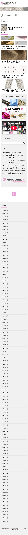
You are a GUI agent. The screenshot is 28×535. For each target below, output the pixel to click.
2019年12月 (5, 466)
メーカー (20, 165)
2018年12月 (5, 505)
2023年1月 (5, 348)
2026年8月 (5, 210)
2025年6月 (5, 255)
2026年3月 (5, 226)
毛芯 (8, 173)
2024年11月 (5, 277)
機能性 (21, 170)
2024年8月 (5, 287)
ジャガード (20, 157)
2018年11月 (5, 508)
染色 (18, 170)
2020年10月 (5, 434)
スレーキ (8, 160)
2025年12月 (5, 236)
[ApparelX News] (9, 3)
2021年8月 (5, 402)
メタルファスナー (13, 165)
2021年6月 (5, 409)
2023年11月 (5, 316)
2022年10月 (5, 357)
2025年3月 (5, 264)
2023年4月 (5, 338)
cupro (8, 152)
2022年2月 (5, 383)
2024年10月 (5, 280)
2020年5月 (5, 450)
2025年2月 (5, 268)
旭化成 (15, 170)
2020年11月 (5, 431)
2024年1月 (5, 309)
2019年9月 (5, 476)
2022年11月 (5, 354)
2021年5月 (5, 412)
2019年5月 (5, 489)
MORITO (16, 152)
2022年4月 (5, 377)
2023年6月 (5, 332)
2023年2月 (5, 345)
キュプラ (22, 155)
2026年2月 (5, 229)
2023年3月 (5, 341)
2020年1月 (5, 463)
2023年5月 (5, 335)
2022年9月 (5, 361)
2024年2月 (5, 306)
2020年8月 (5, 441)
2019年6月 (5, 486)
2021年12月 (5, 389)
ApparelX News (9, 528)
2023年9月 (5, 322)
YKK (12, 155)
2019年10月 (5, 473)
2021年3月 (5, 418)
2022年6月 (5, 370)
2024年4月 (5, 300)
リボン (3, 168)
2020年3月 (5, 457)
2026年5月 (5, 220)
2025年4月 (5, 261)
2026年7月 (5, 213)
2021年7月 (5, 405)
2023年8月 (5, 325)
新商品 (11, 170)
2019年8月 (5, 479)
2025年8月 (5, 248)
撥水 (8, 170)
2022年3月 (5, 380)
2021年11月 (5, 393)
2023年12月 (5, 313)
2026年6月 (5, 216)
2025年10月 (5, 242)
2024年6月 (5, 293)
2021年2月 (5, 421)
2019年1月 (5, 502)
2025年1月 (5, 271)
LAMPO (11, 152)
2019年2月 (5, 498)
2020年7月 (5, 444)
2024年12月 (5, 274)
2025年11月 (5, 239)
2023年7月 (5, 329)
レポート (7, 168)
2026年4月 (5, 223)
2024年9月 (5, 284)
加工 (11, 168)
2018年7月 (5, 511)
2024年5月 (5, 296)
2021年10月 (5, 396)
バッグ (5, 163)
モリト (24, 165)
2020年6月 (5, 447)
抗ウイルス (20, 168)
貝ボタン (23, 173)
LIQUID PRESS (14, 529)
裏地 (19, 174)
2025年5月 (5, 258)
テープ (16, 160)
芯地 (16, 173)
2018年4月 (5, 518)
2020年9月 (5, 438)
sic (9, 155)
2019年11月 (5, 470)
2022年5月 (5, 373)
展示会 (15, 168)
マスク (7, 165)
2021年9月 (5, 399)
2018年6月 (5, 514)
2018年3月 (5, 521)
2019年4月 (5, 492)
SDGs (19, 152)
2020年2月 (5, 460)
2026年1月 (5, 232)
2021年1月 (5, 425)
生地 (11, 173)
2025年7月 (5, 252)
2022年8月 (5, 364)
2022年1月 (5, 386)
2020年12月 (5, 428)
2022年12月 (5, 351)
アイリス (16, 155)
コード (3, 157)
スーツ (12, 160)
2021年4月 (5, 415)
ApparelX (4, 152)
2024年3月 (5, 303)
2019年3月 (5, 495)
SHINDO (5, 155)
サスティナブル (12, 158)
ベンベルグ (19, 163)
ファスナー (11, 163)
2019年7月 (5, 482)
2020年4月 (5, 454)
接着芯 (5, 170)
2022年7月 (5, 367)
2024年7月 (5, 290)
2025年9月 (5, 245)
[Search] (24, 143)
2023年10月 (5, 319)
